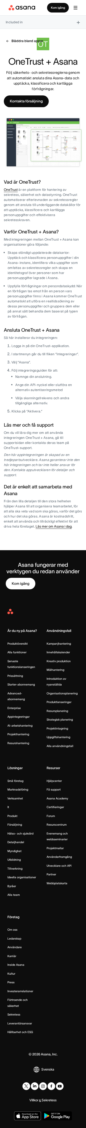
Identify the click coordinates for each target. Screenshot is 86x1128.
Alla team (13, 894)
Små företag (15, 780)
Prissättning (15, 675)
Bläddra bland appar (27, 41)
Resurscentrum (57, 824)
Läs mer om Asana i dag (54, 526)
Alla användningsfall (60, 746)
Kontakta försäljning (26, 101)
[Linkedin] (34, 1086)
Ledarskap (14, 938)
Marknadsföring (17, 789)
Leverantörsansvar (19, 1023)
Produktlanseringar (59, 702)
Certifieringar (55, 807)
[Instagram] (43, 1086)
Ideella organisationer (21, 877)
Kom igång (58, 7)
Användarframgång (59, 856)
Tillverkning (14, 868)
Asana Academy (57, 798)
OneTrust (11, 190)
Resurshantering (18, 743)
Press (11, 982)
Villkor (33, 1100)
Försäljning (14, 824)
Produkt (12, 815)
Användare (14, 947)
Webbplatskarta (57, 883)
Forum (51, 815)
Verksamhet (15, 798)
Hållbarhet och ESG (20, 1032)
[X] (26, 1086)
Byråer (11, 886)
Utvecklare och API (59, 865)
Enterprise (14, 708)
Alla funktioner (17, 652)
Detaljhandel (15, 842)
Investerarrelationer (20, 991)
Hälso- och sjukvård (20, 833)
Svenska (47, 1069)
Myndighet (14, 851)
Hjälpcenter (54, 780)
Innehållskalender (58, 652)
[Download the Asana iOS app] (27, 1115)
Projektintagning (57, 728)
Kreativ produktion (59, 661)
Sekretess (13, 1014)
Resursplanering (57, 710)
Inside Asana (15, 964)
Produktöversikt (17, 643)
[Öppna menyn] (75, 7)
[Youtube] (60, 1086)
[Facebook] (51, 1086)
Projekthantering (18, 734)
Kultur (11, 973)
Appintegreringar (18, 716)
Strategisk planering (60, 719)
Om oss (12, 929)
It (8, 807)
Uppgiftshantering (58, 737)
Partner (51, 874)
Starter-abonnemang (21, 684)
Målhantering (55, 669)
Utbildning (14, 859)
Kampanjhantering (59, 643)
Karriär (11, 956)
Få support (54, 789)
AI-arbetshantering (19, 725)
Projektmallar (55, 848)
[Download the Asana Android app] (57, 1115)
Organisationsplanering (62, 693)
